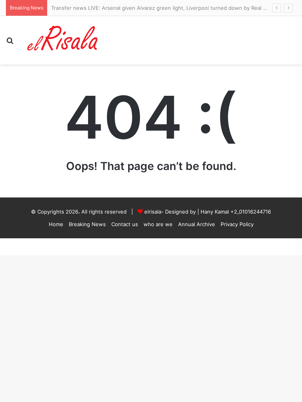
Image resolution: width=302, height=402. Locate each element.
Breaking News (87, 224)
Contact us (124, 224)
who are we (158, 224)
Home (56, 224)
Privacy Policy (237, 224)
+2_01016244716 (250, 211)
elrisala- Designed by (170, 211)
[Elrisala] (63, 40)
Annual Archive (196, 224)
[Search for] (10, 43)
